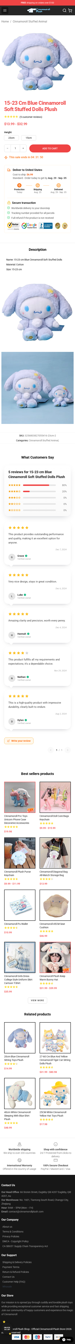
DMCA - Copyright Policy (15, 1241)
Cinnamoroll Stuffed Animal (30, 21)
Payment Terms (10, 1267)
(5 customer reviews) (31, 117)
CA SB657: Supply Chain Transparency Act (25, 1246)
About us (7, 1226)
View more (37, 1000)
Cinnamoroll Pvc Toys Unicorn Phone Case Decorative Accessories (16, 819)
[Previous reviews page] (51, 750)
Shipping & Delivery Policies (17, 1262)
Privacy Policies (10, 1236)
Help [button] (69, 1339)
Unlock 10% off (7, 1328)
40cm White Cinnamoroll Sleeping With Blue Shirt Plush (17, 1116)
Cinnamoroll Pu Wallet (16, 924)
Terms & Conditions (12, 1231)
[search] (64, 10)
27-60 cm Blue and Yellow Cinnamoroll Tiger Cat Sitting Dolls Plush (55, 1060)
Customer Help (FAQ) (13, 1281)
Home (5, 21)
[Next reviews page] (68, 750)
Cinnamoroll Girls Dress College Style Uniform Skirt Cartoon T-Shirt (18, 979)
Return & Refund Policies (15, 1272)
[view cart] (70, 10)
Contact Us (8, 1276)
